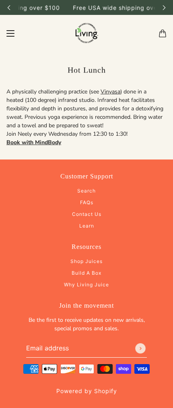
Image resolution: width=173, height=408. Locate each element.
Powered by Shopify (86, 390)
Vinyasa (110, 91)
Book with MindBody (33, 142)
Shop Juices (86, 261)
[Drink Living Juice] (86, 33)
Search (86, 191)
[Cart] (163, 33)
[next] (164, 7)
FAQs (86, 202)
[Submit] (140, 348)
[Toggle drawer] (10, 33)
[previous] (8, 7)
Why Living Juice (86, 285)
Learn (86, 226)
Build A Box (86, 273)
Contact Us (86, 214)
